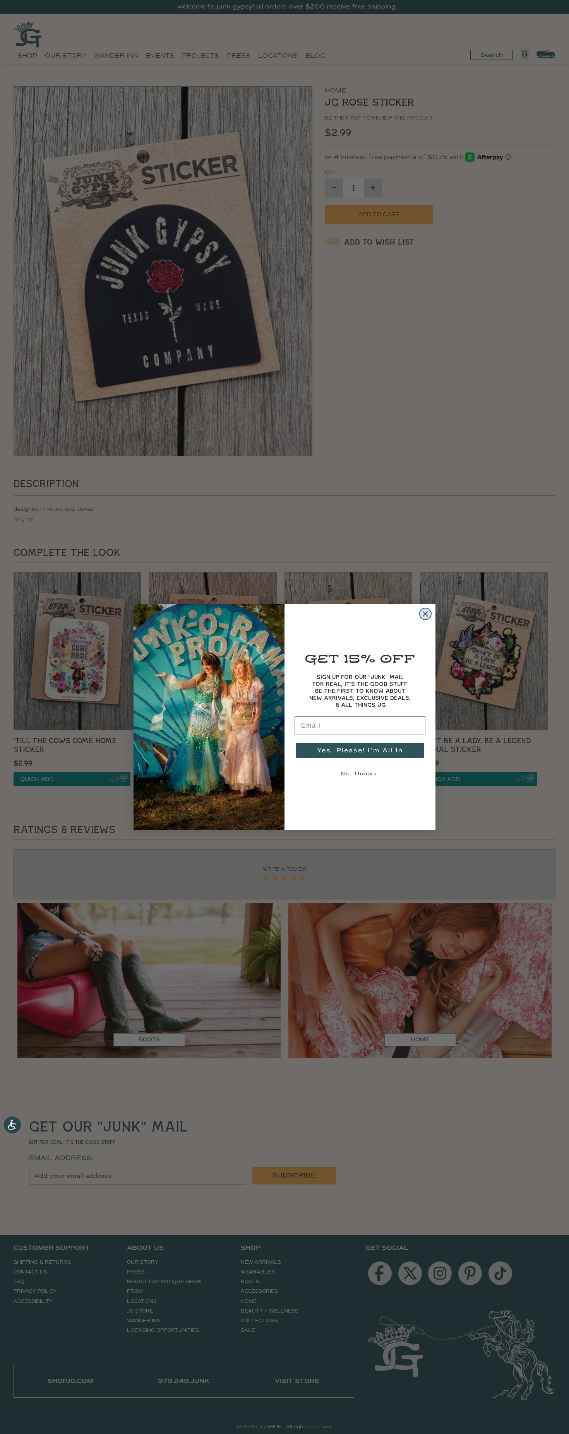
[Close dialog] (425, 614)
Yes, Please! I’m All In (360, 750)
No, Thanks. (360, 773)
